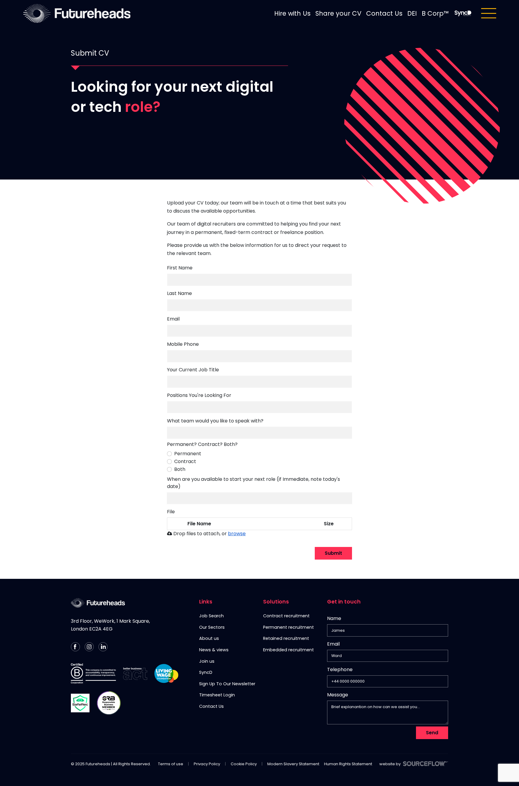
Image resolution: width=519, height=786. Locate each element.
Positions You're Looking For (199, 395)
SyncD (205, 672)
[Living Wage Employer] (166, 673)
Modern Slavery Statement (293, 763)
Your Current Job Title (193, 369)
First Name (180, 267)
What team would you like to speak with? (215, 420)
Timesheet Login (217, 695)
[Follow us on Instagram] (89, 646)
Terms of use (170, 763)
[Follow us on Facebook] (75, 646)
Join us (206, 661)
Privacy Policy (207, 763)
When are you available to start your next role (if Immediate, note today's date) (253, 483)
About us (209, 638)
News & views (214, 650)
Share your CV (338, 13)
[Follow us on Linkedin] (103, 646)
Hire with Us (292, 13)
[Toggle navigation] (488, 13)
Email (173, 318)
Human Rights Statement (348, 763)
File (171, 511)
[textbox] (259, 280)
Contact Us (384, 13)
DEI (412, 13)
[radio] (169, 453)
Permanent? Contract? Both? (202, 444)
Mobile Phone (183, 345)
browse (237, 533)
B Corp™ (435, 13)
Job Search (211, 616)
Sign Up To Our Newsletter (227, 684)
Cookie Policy (244, 763)
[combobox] (259, 433)
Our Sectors (212, 627)
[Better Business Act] (135, 674)
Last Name (179, 293)
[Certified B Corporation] (93, 673)
